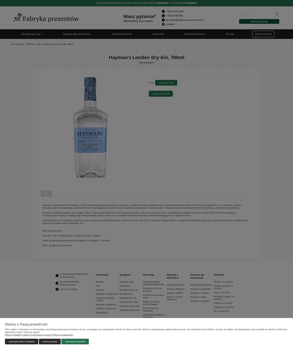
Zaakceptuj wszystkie (75, 341)
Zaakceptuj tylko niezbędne (22, 341)
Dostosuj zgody (50, 341)
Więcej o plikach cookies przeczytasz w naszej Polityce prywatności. (39, 334)
